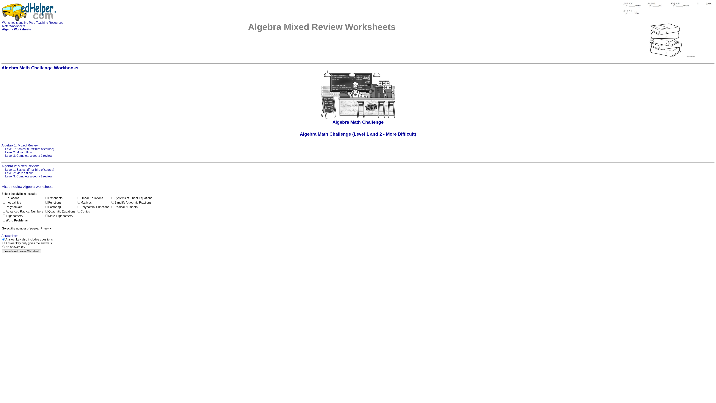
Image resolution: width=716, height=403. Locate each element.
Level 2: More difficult (19, 152)
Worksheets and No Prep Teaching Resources (32, 22)
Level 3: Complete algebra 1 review (28, 155)
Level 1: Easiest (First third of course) (29, 149)
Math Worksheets (13, 26)
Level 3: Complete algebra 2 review (28, 176)
